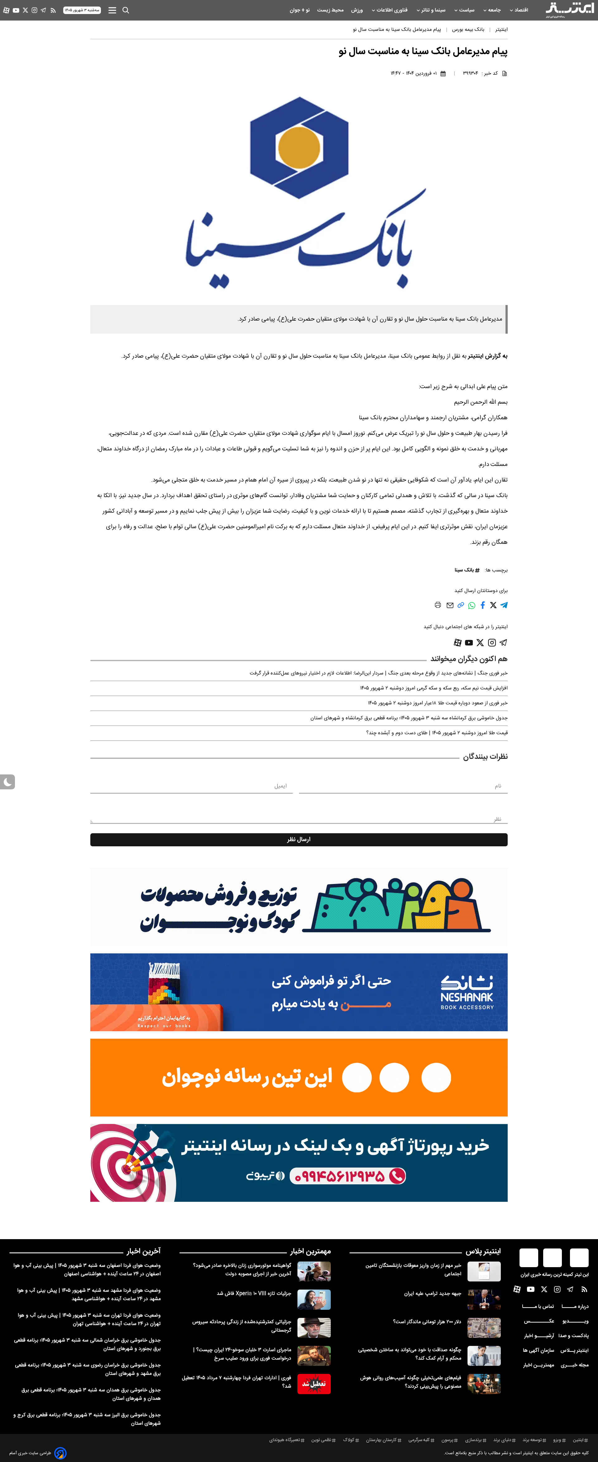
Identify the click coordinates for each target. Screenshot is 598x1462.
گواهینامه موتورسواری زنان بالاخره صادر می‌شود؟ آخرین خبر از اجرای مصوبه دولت (242, 1270)
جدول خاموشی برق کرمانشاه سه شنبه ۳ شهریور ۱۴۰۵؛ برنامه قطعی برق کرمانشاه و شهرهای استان (409, 718)
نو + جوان (300, 10)
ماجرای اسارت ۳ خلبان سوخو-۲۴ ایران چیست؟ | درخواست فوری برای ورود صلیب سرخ (242, 1354)
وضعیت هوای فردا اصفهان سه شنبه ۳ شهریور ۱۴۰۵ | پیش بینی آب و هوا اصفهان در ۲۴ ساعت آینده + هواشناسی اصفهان (87, 1270)
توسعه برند (532, 1440)
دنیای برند (502, 1440)
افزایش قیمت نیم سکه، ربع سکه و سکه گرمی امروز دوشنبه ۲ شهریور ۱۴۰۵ (434, 688)
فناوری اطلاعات (393, 10)
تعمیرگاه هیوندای (284, 1440)
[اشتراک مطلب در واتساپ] (471, 608)
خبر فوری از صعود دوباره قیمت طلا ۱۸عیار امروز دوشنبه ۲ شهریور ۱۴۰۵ (438, 703)
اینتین (578, 1440)
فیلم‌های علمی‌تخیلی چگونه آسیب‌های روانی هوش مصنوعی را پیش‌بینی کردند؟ (410, 1382)
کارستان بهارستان (381, 1440)
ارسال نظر (299, 840)
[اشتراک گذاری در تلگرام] (504, 608)
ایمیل (280, 786)
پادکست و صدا (573, 1336)
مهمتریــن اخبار (538, 1365)
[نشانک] (299, 992)
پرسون (447, 1440)
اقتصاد (522, 10)
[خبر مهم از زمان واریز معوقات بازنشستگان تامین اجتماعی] (484, 1271)
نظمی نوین (321, 1440)
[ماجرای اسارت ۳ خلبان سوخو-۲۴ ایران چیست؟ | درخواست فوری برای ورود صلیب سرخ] (314, 1356)
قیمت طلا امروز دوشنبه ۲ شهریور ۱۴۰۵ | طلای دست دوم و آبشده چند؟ (437, 733)
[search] (126, 10)
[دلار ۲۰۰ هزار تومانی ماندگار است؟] (484, 1328)
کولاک (348, 1440)
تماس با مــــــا (538, 1307)
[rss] (53, 10)
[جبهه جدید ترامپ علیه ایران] (484, 1299)
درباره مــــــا (575, 1307)
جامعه (495, 10)
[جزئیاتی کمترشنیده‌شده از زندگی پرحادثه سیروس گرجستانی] (314, 1328)
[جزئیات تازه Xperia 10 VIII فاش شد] (314, 1299)
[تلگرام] (43, 10)
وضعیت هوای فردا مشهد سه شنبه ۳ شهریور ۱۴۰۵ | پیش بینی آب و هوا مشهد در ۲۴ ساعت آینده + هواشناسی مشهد (89, 1294)
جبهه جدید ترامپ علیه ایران (432, 1294)
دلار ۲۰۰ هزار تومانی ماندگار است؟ (427, 1322)
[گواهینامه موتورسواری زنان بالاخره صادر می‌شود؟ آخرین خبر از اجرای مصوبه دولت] (314, 1271)
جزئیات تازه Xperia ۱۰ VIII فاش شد (254, 1294)
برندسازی (473, 1440)
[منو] (112, 10)
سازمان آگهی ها (538, 1351)
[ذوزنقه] (299, 907)
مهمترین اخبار (311, 1251)
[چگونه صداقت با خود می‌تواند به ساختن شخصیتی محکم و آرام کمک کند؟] (484, 1356)
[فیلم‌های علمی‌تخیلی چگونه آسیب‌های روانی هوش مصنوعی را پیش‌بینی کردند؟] (484, 1384)
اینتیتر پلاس (483, 1251)
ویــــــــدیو (575, 1321)
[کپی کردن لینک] (460, 607)
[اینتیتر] (570, 10)
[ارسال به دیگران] (450, 608)
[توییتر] (25, 10)
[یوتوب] (16, 10)
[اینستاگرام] (34, 10)
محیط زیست (331, 10)
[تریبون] (299, 1163)
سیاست (467, 10)
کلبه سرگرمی (419, 1440)
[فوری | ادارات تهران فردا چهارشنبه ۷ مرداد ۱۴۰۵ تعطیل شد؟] (314, 1384)
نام (498, 786)
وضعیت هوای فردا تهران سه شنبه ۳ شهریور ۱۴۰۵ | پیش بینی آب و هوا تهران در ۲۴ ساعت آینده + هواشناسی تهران (89, 1319)
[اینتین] (299, 1077)
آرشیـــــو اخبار (539, 1336)
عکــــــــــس (539, 1321)
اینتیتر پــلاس (574, 1351)
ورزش (357, 10)
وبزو (557, 1440)
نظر (497, 820)
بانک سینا (464, 570)
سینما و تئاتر (434, 10)
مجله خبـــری (575, 1365)
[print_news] (438, 606)
